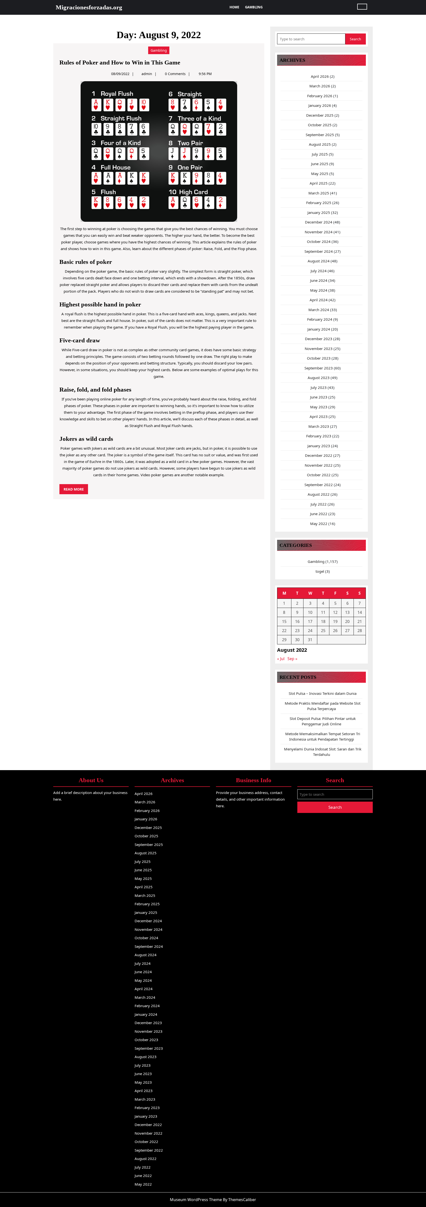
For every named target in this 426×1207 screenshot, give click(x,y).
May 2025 (319, 173)
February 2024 (319, 319)
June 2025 (319, 163)
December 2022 (318, 455)
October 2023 (319, 358)
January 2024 (318, 329)
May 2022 (318, 523)
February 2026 (319, 95)
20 (347, 621)
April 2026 (320, 76)
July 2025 (320, 154)
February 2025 (318, 202)
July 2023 (319, 387)
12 (335, 612)
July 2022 (319, 504)
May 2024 (318, 290)
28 (359, 630)
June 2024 (318, 280)
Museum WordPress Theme (196, 1199)
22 (284, 630)
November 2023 (319, 348)
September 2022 (318, 484)
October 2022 (319, 474)
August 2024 (319, 260)
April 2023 (319, 416)
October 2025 (320, 124)
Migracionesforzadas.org (89, 7)
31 (310, 639)
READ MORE (76, 490)
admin (147, 73)
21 (359, 621)
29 (284, 639)
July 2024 (319, 270)
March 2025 (318, 193)
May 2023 (318, 406)
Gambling (254, 7)
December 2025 (320, 115)
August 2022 (319, 494)
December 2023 (318, 338)
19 (335, 621)
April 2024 (319, 299)
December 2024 (318, 222)
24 (310, 630)
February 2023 (318, 435)
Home (234, 7)
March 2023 (318, 426)
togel (320, 571)
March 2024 (318, 309)
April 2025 (319, 183)
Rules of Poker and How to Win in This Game (119, 62)
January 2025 (318, 212)
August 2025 (320, 144)
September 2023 (318, 367)
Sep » (292, 658)
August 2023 (319, 377)
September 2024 (318, 251)
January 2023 (318, 445)
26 (335, 630)
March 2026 (319, 85)
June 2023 (318, 397)
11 (323, 612)
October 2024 (319, 241)
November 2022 (319, 465)
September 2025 (320, 134)
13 (347, 612)
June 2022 (318, 513)
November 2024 (319, 231)
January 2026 (319, 105)
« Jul (280, 658)
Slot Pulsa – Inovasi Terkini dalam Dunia (322, 693)
